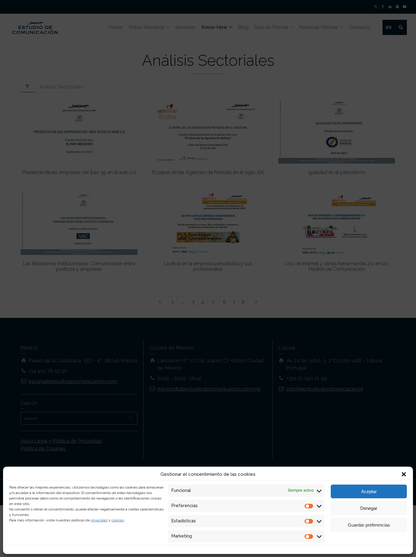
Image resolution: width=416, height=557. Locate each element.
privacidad (99, 520)
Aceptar (369, 491)
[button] (404, 474)
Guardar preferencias (369, 524)
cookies (117, 520)
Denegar (368, 508)
